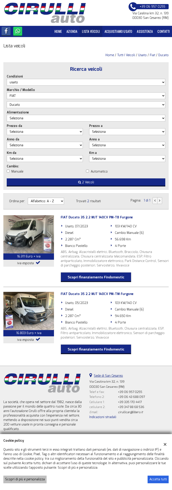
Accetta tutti (158, 479)
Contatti (163, 31)
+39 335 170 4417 (130, 402)
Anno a (94, 139)
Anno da (13, 139)
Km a (93, 153)
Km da (11, 153)
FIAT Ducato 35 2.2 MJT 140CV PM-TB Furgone (97, 217)
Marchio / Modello (21, 90)
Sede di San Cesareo (108, 376)
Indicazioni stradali (102, 417)
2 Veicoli (87, 182)
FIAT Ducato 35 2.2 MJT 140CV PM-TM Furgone (97, 294)
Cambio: (13, 166)
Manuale (17, 171)
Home (58, 31)
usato (142, 55)
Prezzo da (14, 126)
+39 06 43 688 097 (131, 397)
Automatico (99, 171)
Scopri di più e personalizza (25, 479)
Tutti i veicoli (126, 55)
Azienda (72, 31)
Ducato (163, 55)
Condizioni (15, 76)
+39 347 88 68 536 (131, 407)
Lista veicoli (91, 31)
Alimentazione (18, 112)
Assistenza (145, 31)
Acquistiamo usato (118, 31)
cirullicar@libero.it (130, 412)
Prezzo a (96, 126)
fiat (152, 55)
